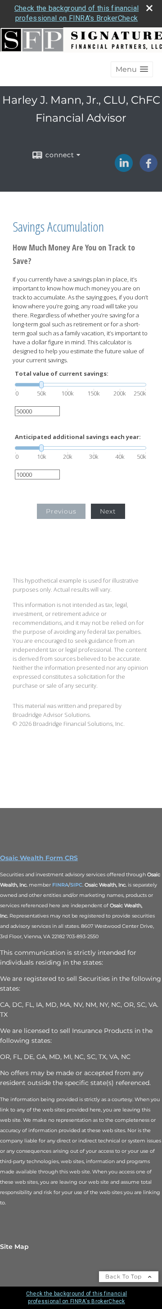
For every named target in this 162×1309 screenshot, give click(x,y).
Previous (61, 511)
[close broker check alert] (149, 8)
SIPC (76, 885)
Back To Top (124, 1276)
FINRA (60, 885)
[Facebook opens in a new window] (149, 168)
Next (108, 511)
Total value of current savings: (61, 374)
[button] (132, 69)
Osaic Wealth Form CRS (39, 858)
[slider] (80, 385)
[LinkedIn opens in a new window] (124, 168)
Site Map (14, 1247)
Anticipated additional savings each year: (78, 437)
